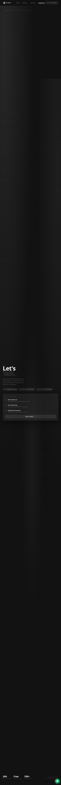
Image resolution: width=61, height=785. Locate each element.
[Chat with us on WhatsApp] (57, 781)
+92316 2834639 (45, 389)
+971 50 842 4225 (28, 389)
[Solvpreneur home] (7, 2)
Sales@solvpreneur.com (11, 389)
